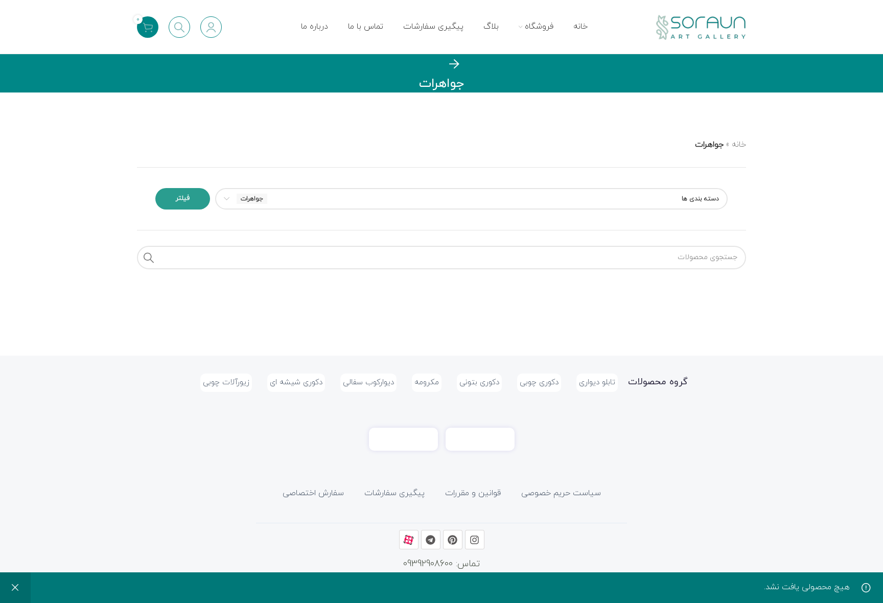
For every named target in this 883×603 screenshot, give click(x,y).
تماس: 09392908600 (441, 564)
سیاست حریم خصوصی (561, 493)
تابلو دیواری (597, 382)
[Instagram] (474, 539)
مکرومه (426, 382)
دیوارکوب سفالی (368, 382)
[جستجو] (179, 27)
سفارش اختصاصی (313, 493)
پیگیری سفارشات (394, 493)
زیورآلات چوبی (226, 382)
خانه (739, 144)
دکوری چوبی (539, 382)
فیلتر (183, 198)
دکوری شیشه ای (296, 382)
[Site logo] (700, 26)
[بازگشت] (454, 64)
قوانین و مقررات (473, 493)
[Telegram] (430, 539)
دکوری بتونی (479, 382)
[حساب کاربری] (211, 27)
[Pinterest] (452, 539)
